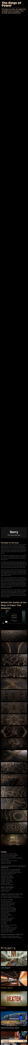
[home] (6, 1041)
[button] (24, 1041)
